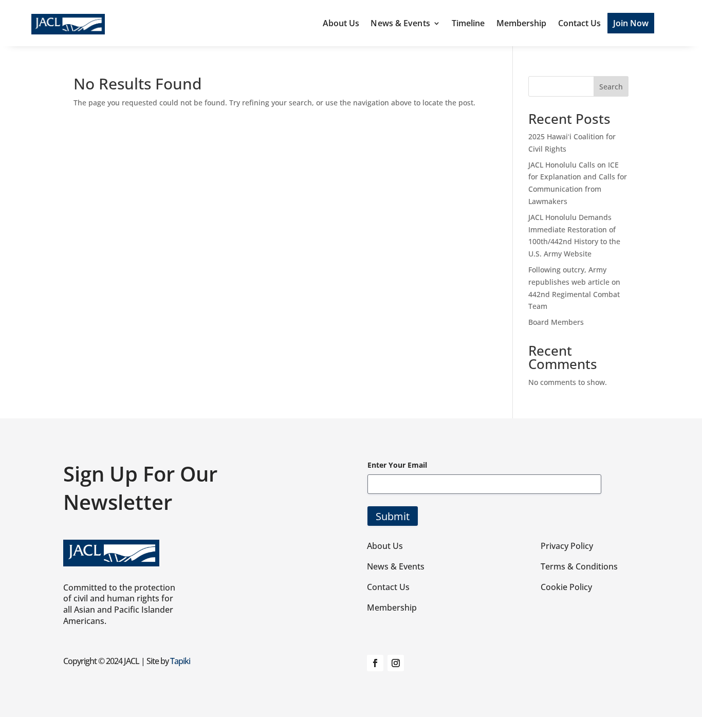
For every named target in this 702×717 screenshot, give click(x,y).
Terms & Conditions (579, 566)
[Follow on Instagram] (395, 663)
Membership (521, 23)
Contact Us (579, 23)
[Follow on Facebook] (375, 663)
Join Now (631, 23)
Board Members (556, 322)
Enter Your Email (397, 465)
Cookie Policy (566, 587)
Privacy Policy (567, 545)
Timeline (468, 23)
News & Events (400, 23)
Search (611, 86)
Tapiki (180, 661)
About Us (341, 23)
